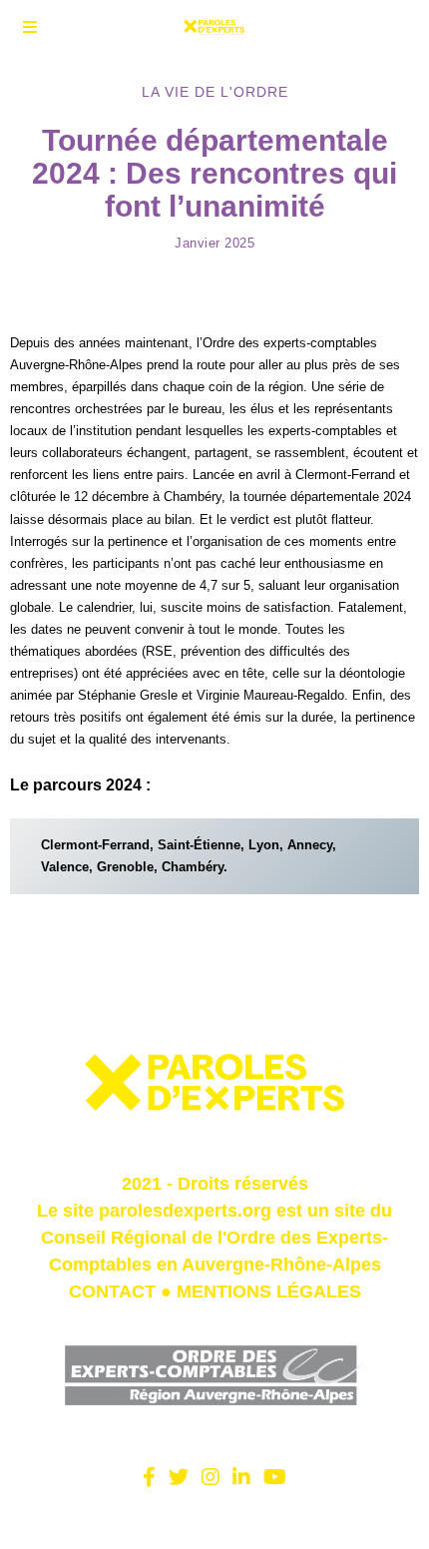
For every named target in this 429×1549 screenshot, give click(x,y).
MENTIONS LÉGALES (269, 1291)
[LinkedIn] (241, 1477)
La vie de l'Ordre (215, 92)
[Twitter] (179, 1477)
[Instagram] (210, 1477)
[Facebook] (149, 1477)
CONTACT (112, 1291)
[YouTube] (274, 1477)
